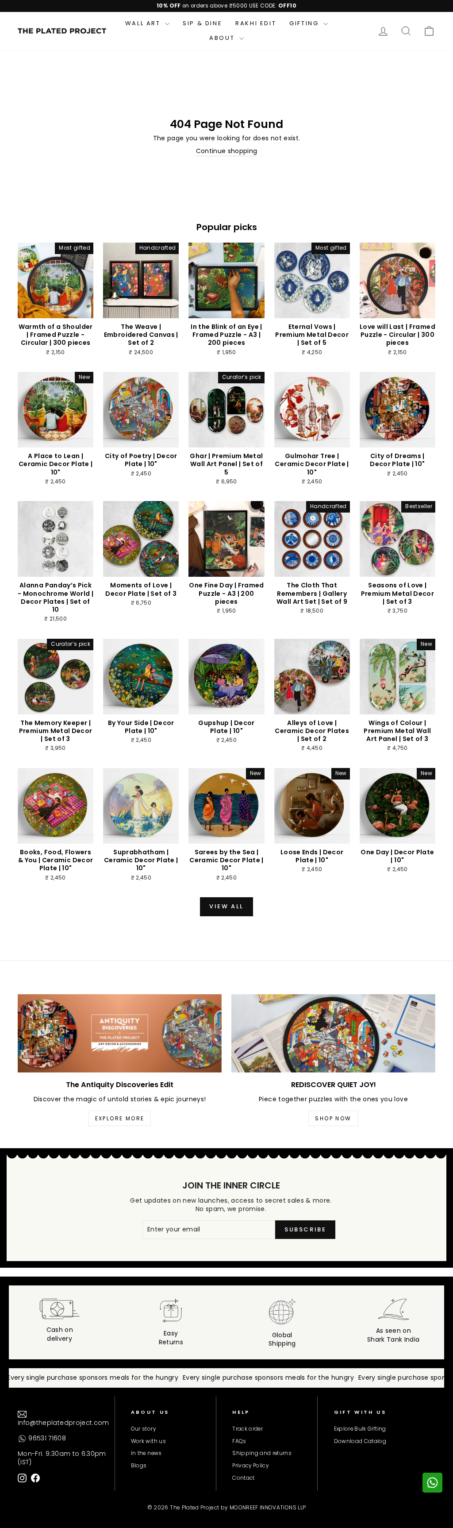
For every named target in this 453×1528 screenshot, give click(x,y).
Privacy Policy (250, 1465)
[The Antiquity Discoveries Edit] (120, 1033)
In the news (146, 1453)
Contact (243, 1478)
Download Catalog (360, 1441)
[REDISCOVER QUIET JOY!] (333, 1033)
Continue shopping (226, 151)
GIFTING (305, 23)
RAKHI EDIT (255, 23)
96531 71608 (46, 1438)
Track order (247, 1428)
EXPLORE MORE (120, 1118)
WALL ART (144, 23)
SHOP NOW (333, 1118)
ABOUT (223, 38)
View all (226, 906)
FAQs (239, 1441)
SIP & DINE (202, 23)
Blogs (139, 1465)
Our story (143, 1428)
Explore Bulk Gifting (360, 1428)
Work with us (148, 1441)
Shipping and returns (262, 1453)
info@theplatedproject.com (63, 1422)
